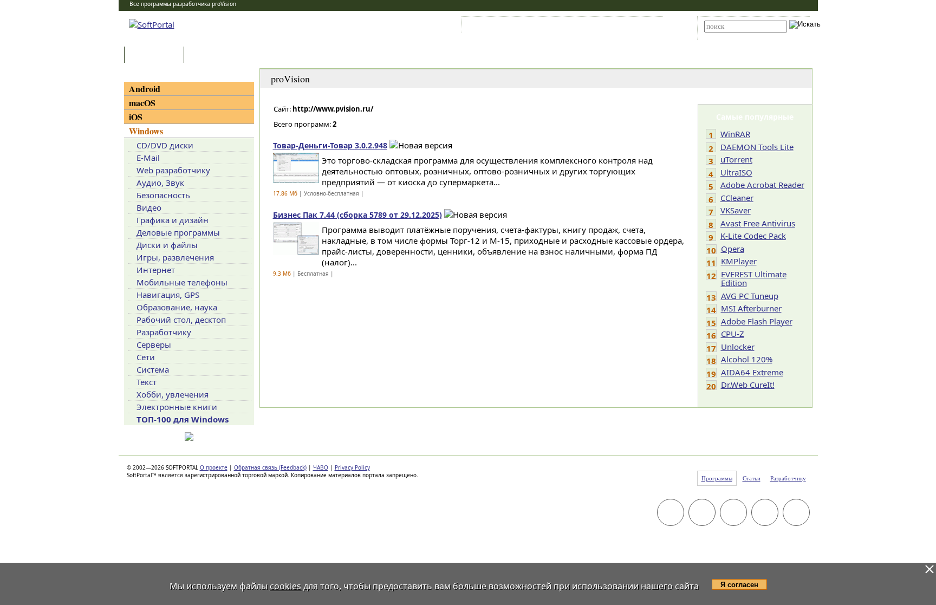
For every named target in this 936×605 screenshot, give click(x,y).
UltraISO (736, 172)
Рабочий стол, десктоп (181, 319)
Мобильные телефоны (181, 282)
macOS (142, 102)
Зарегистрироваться (558, 26)
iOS (135, 116)
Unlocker (738, 346)
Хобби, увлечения (172, 394)
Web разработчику (173, 170)
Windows (146, 131)
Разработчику (163, 332)
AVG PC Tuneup (749, 295)
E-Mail (148, 157)
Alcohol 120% (746, 359)
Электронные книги (176, 406)
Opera (732, 248)
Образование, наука (176, 307)
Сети (145, 357)
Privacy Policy (352, 467)
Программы (156, 55)
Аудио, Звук (160, 182)
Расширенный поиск (734, 36)
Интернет (155, 269)
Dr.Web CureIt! (748, 384)
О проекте (213, 467)
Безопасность (163, 195)
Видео (148, 207)
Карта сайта (614, 26)
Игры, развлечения (175, 257)
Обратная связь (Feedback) (270, 467)
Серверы (153, 344)
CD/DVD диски (164, 145)
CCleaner (736, 197)
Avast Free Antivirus (757, 223)
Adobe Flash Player (756, 321)
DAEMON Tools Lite (757, 146)
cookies (285, 586)
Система (152, 369)
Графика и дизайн (172, 219)
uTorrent (736, 159)
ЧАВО (320, 467)
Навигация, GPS (167, 294)
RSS (647, 26)
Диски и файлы (167, 244)
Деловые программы (178, 232)
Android (144, 88)
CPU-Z (732, 333)
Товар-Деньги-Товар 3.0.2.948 (330, 145)
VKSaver (735, 210)
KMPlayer (739, 261)
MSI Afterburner (751, 308)
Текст (146, 381)
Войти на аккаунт (496, 26)
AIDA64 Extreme (752, 372)
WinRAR (735, 133)
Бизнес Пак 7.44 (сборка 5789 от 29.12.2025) (357, 215)
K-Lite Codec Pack (753, 235)
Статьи (210, 55)
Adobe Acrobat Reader (762, 184)
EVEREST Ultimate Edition (753, 279)
